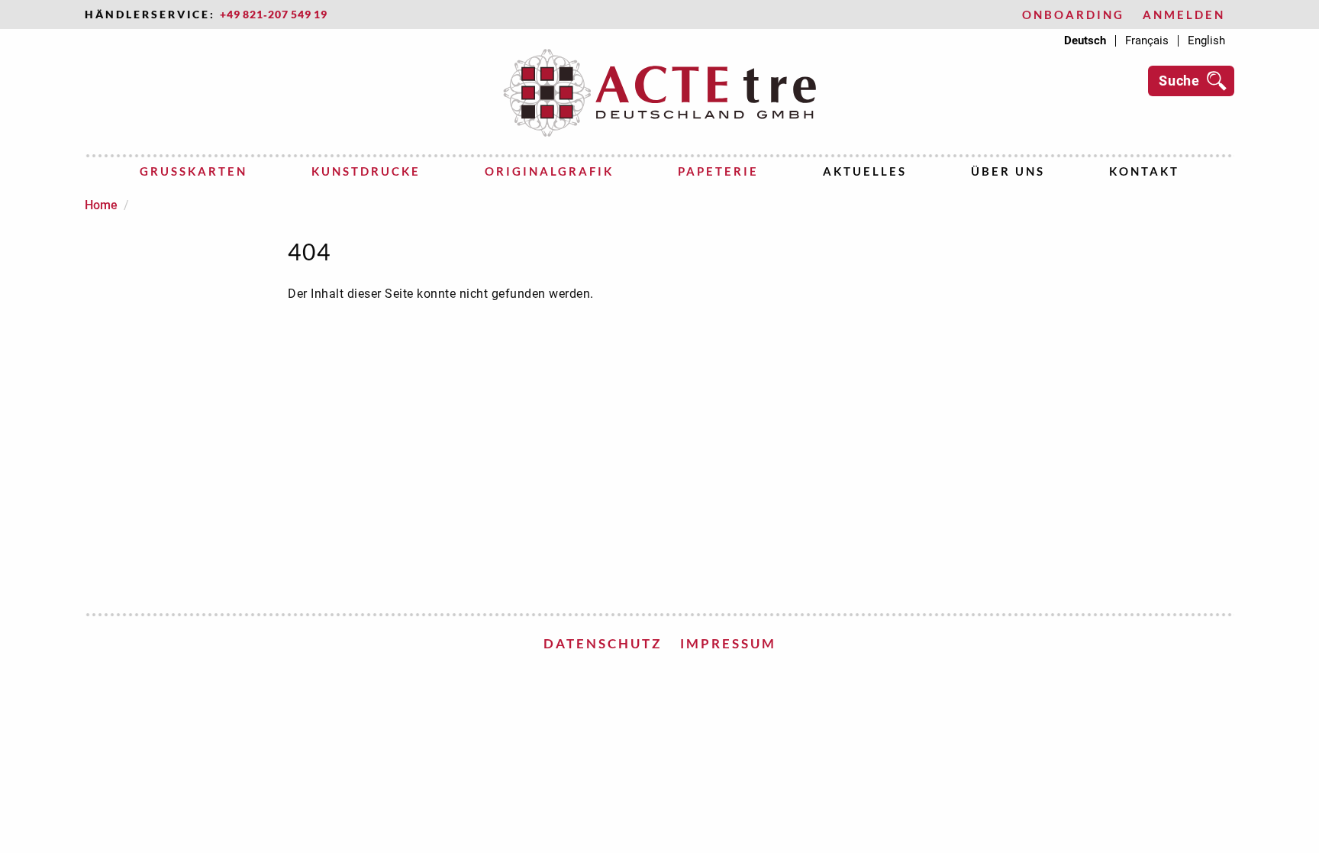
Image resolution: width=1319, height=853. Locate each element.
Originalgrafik (549, 171)
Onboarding (1073, 15)
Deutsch (1085, 41)
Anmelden (1184, 15)
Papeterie (718, 171)
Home (101, 205)
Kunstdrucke (366, 171)
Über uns (1008, 171)
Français (1147, 41)
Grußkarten (193, 171)
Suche (1179, 81)
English (1206, 41)
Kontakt (1144, 171)
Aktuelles (865, 171)
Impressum (728, 643)
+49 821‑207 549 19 (273, 14)
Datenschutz (602, 643)
